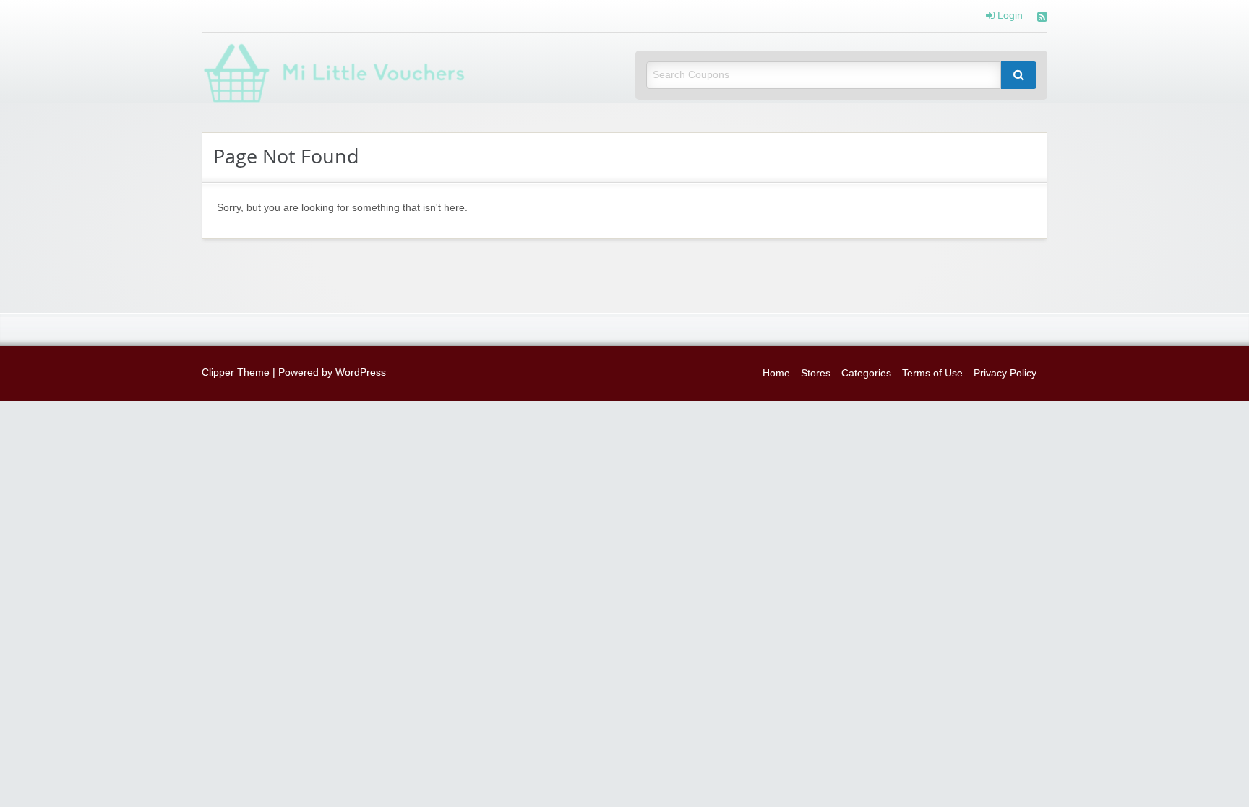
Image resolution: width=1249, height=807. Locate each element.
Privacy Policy (1005, 373)
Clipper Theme (236, 372)
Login (1009, 16)
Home (776, 373)
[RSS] (1042, 18)
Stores (815, 373)
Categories (866, 373)
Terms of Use (932, 373)
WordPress (360, 372)
